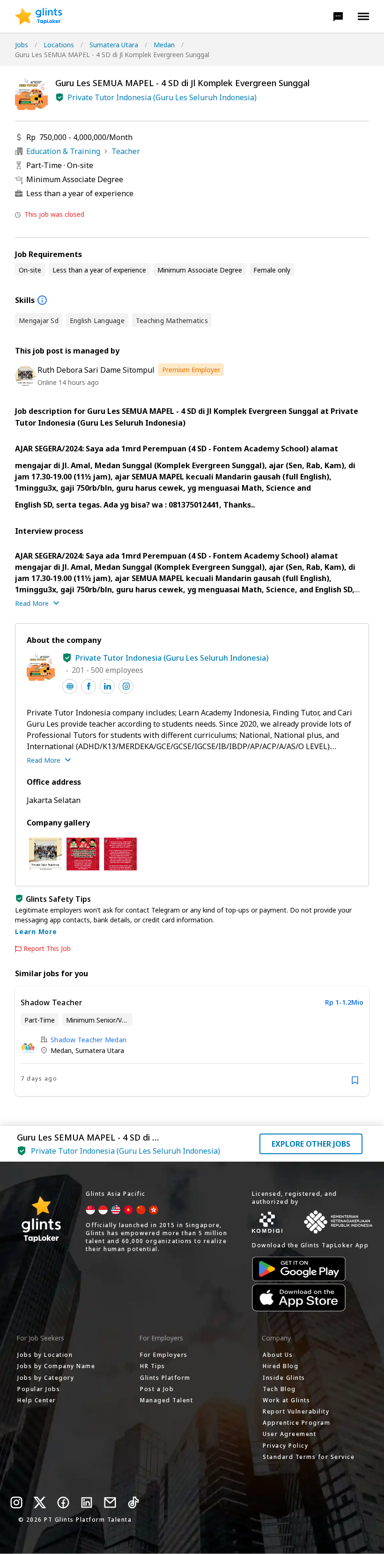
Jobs (21, 44)
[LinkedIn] (86, 1502)
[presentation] (38, 16)
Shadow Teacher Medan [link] (88, 1039)
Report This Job (47, 948)
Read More (32, 603)
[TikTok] (133, 1502)
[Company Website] (70, 686)
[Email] (110, 1502)
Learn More (36, 931)
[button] (338, 16)
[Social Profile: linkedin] (107, 686)
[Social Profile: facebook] (88, 686)
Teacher (125, 151)
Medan (164, 44)
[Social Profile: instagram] (126, 686)
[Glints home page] (38, 16)
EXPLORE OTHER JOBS (311, 1144)
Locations (59, 44)
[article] (192, 1041)
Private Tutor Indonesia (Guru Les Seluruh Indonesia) (162, 97)
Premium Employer (191, 369)
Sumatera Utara (113, 44)
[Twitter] (39, 1502)
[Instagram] (16, 1502)
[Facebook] (63, 1502)
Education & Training (63, 151)
